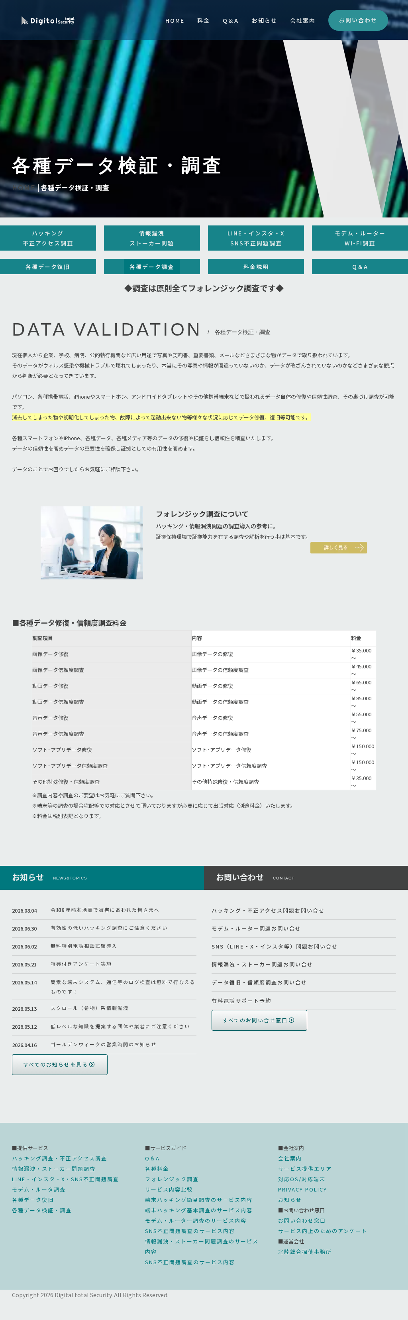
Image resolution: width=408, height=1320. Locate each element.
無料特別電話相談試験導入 (84, 945)
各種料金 (157, 1168)
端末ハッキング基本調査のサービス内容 (199, 1210)
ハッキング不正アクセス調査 (48, 238)
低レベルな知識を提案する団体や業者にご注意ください (120, 1026)
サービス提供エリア (305, 1168)
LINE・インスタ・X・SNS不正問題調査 (65, 1179)
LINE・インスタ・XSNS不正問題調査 (256, 238)
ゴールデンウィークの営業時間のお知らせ (104, 1044)
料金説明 (256, 267)
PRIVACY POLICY (302, 1189)
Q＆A (231, 20)
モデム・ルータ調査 (39, 1189)
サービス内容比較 (169, 1189)
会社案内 (303, 20)
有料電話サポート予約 (241, 1000)
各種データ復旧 (48, 267)
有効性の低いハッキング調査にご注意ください (109, 927)
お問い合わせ (358, 20)
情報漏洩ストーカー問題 (151, 238)
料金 (203, 20)
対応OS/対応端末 (302, 1179)
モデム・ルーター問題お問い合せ (256, 928)
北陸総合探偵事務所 (305, 1251)
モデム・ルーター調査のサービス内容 (196, 1220)
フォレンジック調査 (172, 1179)
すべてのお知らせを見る (55, 1064)
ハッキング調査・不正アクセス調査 (59, 1158)
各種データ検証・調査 (42, 1210)
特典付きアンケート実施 (81, 963)
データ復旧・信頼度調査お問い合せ (259, 982)
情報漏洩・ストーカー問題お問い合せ (262, 964)
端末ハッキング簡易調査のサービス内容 (199, 1199)
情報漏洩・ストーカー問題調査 (54, 1168)
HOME (174, 20)
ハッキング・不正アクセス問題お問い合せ (268, 910)
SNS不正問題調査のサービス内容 (190, 1231)
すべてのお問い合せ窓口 (255, 1020)
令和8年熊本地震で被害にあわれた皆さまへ (105, 909)
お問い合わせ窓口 (302, 1220)
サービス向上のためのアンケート (322, 1231)
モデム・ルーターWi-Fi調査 (360, 238)
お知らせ (264, 20)
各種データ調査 (151, 267)
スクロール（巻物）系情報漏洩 (90, 1007)
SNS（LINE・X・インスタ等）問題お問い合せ (275, 946)
